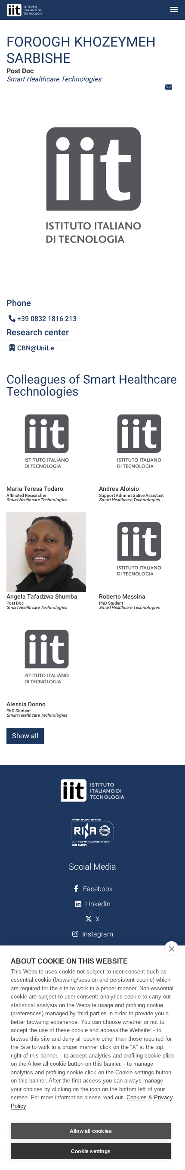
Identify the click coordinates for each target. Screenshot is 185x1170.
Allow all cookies (91, 1131)
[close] (171, 948)
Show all (25, 736)
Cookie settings (91, 1151)
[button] (168, 87)
